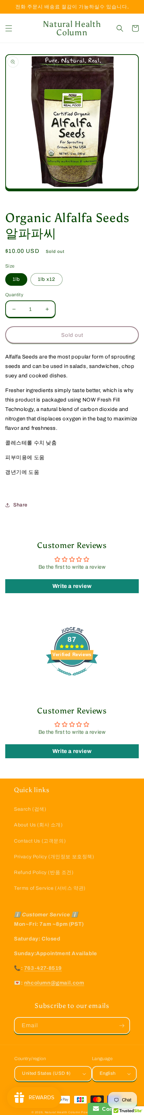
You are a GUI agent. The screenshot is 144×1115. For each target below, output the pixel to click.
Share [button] (20, 504)
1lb (16, 279)
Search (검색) (30, 809)
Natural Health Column (62, 1112)
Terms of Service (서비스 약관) (50, 888)
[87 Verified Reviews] (72, 679)
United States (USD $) (46, 1073)
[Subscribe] (121, 1025)
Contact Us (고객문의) (40, 841)
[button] (8, 28)
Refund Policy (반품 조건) (44, 872)
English (108, 1073)
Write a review (72, 586)
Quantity (14, 294)
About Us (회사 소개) (38, 825)
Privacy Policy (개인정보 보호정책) (54, 856)
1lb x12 (46, 279)
